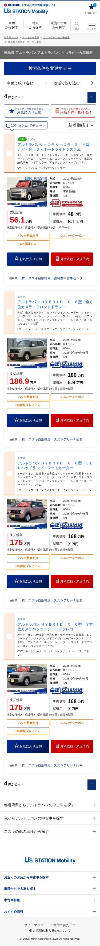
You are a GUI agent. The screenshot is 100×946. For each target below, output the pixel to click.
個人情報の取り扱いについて (50, 930)
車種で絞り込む (20, 83)
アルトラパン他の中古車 (56, 37)
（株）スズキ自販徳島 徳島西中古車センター (52, 278)
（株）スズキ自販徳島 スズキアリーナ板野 (51, 439)
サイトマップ (33, 925)
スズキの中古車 (30, 37)
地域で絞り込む (67, 83)
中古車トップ (11, 37)
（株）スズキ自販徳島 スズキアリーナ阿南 (51, 765)
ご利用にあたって (63, 925)
